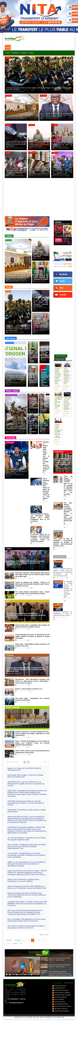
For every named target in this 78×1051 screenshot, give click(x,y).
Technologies (9, 442)
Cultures (55, 152)
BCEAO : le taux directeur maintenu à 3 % (28, 689)
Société (21, 47)
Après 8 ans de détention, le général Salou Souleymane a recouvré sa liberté (23, 880)
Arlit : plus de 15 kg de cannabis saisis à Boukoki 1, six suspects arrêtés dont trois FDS (26, 927)
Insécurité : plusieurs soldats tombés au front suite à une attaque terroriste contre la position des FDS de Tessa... (58, 376)
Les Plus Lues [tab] (60, 359)
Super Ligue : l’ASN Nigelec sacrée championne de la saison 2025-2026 (32, 645)
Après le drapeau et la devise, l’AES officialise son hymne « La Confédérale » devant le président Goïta (26, 887)
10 (9, 943)
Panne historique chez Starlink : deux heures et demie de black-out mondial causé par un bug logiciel (46, 488)
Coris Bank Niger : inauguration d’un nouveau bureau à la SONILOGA (32, 699)
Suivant (15, 943)
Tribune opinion (59, 992)
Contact (31, 53)
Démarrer (9, 940)
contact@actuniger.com (16, 1002)
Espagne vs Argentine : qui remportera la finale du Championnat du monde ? (62, 613)
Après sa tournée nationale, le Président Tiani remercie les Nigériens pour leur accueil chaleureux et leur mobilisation (26, 895)
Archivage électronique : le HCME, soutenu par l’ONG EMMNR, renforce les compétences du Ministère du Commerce (27, 904)
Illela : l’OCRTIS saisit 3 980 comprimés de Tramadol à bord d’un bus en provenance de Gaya (63, 462)
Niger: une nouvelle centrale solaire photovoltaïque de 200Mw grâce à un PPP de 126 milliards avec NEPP (59, 430)
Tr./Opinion (23, 53)
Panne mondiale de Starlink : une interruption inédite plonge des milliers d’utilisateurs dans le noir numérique (40, 517)
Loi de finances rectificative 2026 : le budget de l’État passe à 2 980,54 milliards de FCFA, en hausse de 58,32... (67, 376)
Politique (14, 47)
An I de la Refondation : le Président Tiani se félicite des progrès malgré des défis (26, 839)
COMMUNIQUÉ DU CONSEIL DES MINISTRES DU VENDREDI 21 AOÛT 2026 (58, 403)
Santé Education (59, 995)
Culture (7, 53)
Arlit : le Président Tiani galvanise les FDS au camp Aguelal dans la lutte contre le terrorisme (26, 920)
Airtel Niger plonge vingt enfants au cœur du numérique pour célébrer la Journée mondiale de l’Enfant (25, 803)
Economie (37, 47)
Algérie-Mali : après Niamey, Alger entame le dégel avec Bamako (26, 811)
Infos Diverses (58, 561)
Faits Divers (58, 1008)
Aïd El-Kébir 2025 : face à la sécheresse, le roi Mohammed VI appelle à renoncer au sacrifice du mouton (25, 784)
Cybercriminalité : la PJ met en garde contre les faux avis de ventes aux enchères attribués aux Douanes (68, 403)
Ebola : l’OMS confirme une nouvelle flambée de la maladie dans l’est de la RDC (32, 751)
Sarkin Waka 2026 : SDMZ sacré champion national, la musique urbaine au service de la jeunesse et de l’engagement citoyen (25, 563)
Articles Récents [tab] (61, 356)
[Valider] (25, 762)
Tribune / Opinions (11, 395)
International (29, 47)
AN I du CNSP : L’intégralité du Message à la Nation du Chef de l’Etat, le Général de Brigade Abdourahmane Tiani (26, 846)
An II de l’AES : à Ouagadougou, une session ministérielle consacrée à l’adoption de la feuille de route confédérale (26, 855)
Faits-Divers (32, 152)
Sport (55, 47)
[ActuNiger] (15, 38)
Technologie (15, 53)
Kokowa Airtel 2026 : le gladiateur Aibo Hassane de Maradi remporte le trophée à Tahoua (32, 626)
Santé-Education (47, 47)
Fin (21, 943)
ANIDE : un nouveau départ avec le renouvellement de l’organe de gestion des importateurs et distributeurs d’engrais (26, 864)
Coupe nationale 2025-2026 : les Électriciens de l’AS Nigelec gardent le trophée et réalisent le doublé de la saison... (32, 636)
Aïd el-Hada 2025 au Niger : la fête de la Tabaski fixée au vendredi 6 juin (25, 776)
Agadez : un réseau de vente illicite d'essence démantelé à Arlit (24, 769)
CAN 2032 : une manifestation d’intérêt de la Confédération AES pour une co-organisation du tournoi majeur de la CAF (26, 615)
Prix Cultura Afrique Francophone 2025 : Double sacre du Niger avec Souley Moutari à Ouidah (32, 593)
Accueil (7, 47)
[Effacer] (28, 762)
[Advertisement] (39, 194)
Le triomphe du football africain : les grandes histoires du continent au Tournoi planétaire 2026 (68, 589)
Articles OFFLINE (59, 1006)
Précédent (17, 940)
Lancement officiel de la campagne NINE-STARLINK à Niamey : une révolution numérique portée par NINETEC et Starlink (40, 537)
